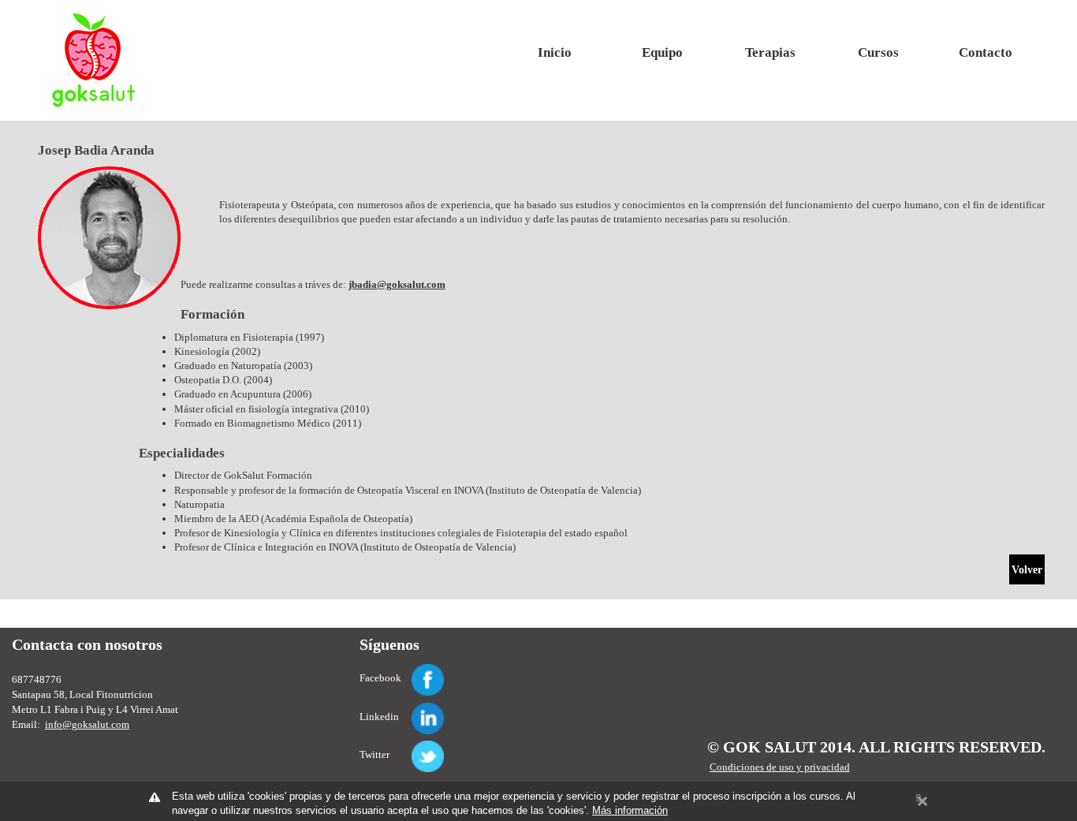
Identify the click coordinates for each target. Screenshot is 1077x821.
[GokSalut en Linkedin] (409, 709)
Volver (1027, 570)
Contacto (985, 52)
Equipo (662, 52)
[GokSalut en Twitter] (409, 747)
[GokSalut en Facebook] (409, 671)
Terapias (770, 52)
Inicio (555, 52)
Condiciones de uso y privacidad (780, 767)
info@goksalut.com (87, 724)
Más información (630, 810)
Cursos (878, 52)
